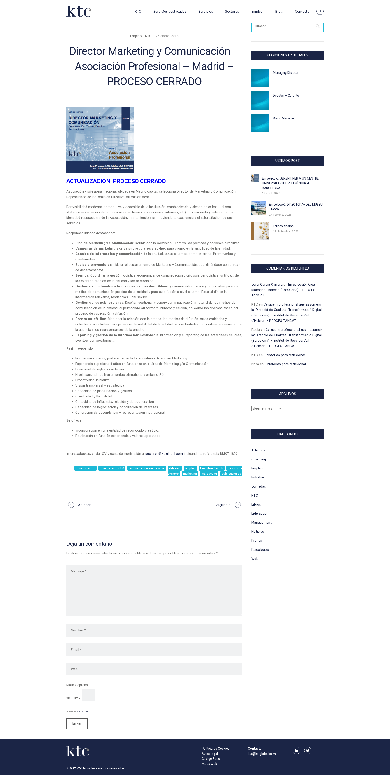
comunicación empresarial (147, 468)
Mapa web (209, 763)
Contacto (302, 11)
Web (254, 559)
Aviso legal (210, 754)
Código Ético (211, 759)
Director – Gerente (286, 95)
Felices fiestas (283, 226)
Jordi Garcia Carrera (267, 284)
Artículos (258, 450)
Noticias (257, 532)
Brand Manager (283, 118)
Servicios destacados (169, 11)
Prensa (256, 541)
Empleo (257, 11)
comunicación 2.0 (112, 468)
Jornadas (258, 486)
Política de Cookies (216, 748)
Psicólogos (260, 550)
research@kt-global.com (164, 454)
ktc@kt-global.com (262, 754)
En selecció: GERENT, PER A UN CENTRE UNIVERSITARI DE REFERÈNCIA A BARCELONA (290, 183)
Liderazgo (259, 513)
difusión (175, 468)
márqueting (209, 473)
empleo (190, 468)
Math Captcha (77, 685)
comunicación (85, 468)
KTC (138, 11)
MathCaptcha (82, 711)
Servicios (206, 11)
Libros (256, 504)
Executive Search (211, 468)
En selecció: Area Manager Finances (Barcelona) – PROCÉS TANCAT (283, 289)
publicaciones (231, 473)
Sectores (232, 11)
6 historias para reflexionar (284, 355)
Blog (279, 11)
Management (261, 522)
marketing (190, 473)
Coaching (258, 459)
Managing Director (286, 73)
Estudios (258, 477)
